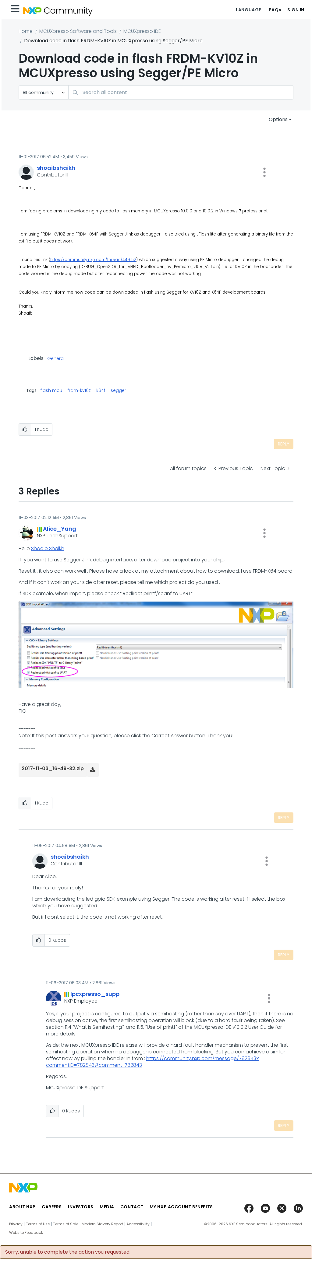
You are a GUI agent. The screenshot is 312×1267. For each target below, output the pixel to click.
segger (118, 390)
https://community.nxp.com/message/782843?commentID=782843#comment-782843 (152, 1062)
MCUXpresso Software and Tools (78, 31)
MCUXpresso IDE (142, 31)
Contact (132, 1207)
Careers (52, 1207)
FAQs (275, 10)
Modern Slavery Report (102, 1224)
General (56, 358)
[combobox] (180, 92)
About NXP (22, 1207)
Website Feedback (26, 1232)
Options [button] (278, 119)
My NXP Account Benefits (181, 1207)
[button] (264, 172)
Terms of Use (38, 1224)
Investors (81, 1207)
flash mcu (51, 390)
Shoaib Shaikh (47, 548)
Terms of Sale (65, 1224)
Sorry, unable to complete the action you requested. (67, 1252)
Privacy (16, 1224)
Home (26, 31)
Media (107, 1207)
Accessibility (138, 1224)
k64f (100, 390)
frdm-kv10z (79, 390)
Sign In (295, 10)
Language (248, 10)
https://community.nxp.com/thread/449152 (93, 260)
